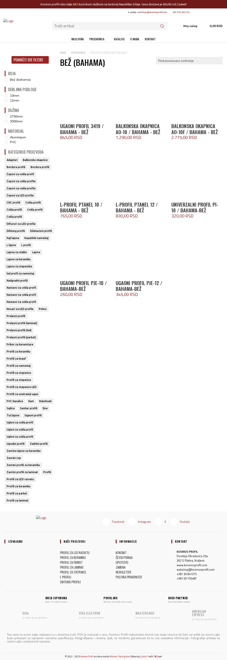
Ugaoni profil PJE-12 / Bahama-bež (139, 285)
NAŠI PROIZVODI (74, 541)
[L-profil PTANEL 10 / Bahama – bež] (85, 173)
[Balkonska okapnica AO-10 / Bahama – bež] (141, 95)
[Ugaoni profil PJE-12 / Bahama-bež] (141, 252)
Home (63, 52)
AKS (75, 4)
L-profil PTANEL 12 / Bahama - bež (137, 207)
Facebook (118, 521)
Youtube (185, 521)
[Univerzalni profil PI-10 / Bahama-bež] (197, 173)
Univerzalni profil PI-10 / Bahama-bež (194, 207)
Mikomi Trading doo (119, 656)
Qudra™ (144, 656)
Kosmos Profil (87, 656)
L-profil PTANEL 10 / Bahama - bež (81, 207)
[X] (211, 12)
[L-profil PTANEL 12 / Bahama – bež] (141, 173)
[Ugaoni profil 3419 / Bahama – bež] (85, 95)
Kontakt (181, 541)
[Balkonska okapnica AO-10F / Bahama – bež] (197, 95)
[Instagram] (204, 12)
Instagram (144, 521)
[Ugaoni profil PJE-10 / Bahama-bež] (85, 252)
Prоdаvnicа (78, 52)
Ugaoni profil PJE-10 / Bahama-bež (83, 285)
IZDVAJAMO (15, 541)
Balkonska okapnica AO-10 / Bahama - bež (138, 128)
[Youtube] (218, 12)
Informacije (128, 541)
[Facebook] (196, 12)
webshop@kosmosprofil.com (152, 12)
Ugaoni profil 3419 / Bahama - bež (82, 128)
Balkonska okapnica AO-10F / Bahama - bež (194, 128)
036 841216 (183, 12)
